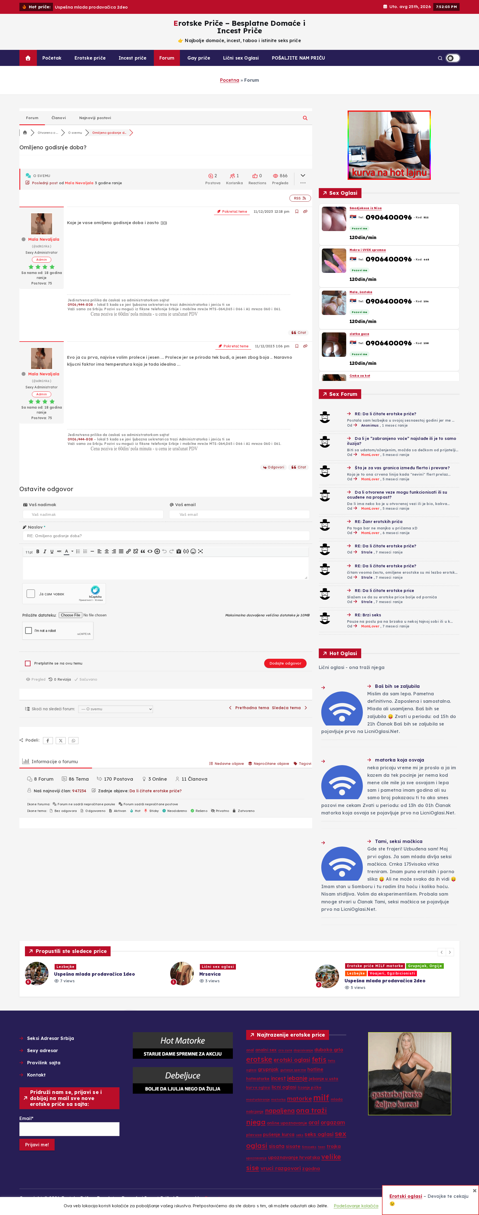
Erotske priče (90, 58)
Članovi (59, 118)
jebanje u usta (323, 1078)
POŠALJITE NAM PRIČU (298, 58)
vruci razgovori (281, 1168)
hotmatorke (258, 1078)
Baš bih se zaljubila (397, 686)
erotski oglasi (292, 1059)
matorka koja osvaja (399, 760)
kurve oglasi (258, 1087)
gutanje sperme (293, 1070)
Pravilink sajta (43, 1062)
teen (321, 1147)
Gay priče (198, 58)
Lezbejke (211, 973)
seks (300, 1135)
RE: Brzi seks (368, 614)
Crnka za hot (360, 376)
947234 (79, 790)
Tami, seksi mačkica (398, 841)
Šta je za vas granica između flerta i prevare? (402, 467)
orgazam (333, 1122)
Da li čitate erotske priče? (155, 790)
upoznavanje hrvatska (294, 1157)
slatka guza (359, 334)
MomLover (370, 455)
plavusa (254, 1134)
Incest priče (133, 58)
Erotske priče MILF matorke (230, 966)
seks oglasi (319, 1134)
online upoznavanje (287, 1123)
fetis (319, 1059)
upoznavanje (256, 1158)
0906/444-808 (80, 305)
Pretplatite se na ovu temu (58, 663)
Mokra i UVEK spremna (368, 250)
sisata (276, 1146)
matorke (299, 1098)
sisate (293, 1146)
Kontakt (36, 1075)
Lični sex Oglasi (241, 58)
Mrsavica (64, 974)
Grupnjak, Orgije (280, 966)
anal (250, 1050)
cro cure (285, 1050)
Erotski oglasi (405, 1196)
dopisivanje (303, 1050)
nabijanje (254, 1111)
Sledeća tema (287, 707)
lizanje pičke (309, 1087)
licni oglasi (284, 1087)
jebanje (297, 1077)
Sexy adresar (42, 1050)
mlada (337, 1099)
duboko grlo (328, 1049)
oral (314, 1122)
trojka (334, 1146)
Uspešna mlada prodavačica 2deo (239, 980)
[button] (29, 552)
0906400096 (389, 217)
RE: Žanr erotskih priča (378, 521)
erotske (259, 1059)
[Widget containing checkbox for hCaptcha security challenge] (64, 593)
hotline (315, 1069)
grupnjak (268, 1069)
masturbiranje (258, 1099)
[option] (94, 973)
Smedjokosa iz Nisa (366, 208)
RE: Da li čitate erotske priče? (385, 413)
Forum (166, 58)
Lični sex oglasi (73, 967)
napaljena (280, 1110)
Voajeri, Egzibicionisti (247, 973)
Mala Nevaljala (79, 183)
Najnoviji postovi (95, 118)
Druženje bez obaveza (371, 974)
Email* (26, 1118)
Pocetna (229, 80)
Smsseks (309, 1147)
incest (278, 1078)
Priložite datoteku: (39, 614)
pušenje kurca (278, 1134)
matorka (278, 1099)
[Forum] (24, 133)
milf (321, 1098)
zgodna (311, 1168)
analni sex (266, 1049)
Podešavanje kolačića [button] (356, 1205)
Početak (52, 58)
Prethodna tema (251, 707)
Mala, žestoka (361, 292)
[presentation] (29, 552)
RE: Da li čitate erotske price (384, 590)
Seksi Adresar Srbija (50, 1038)
